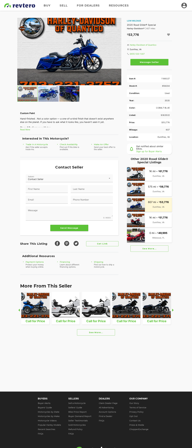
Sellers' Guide (75, 407)
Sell (64, 5)
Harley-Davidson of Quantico (143, 45)
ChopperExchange (138, 429)
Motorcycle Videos (47, 420)
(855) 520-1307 (137, 54)
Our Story (134, 403)
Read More (25, 129)
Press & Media (136, 425)
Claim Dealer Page (108, 403)
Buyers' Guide (45, 407)
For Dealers (88, 5)
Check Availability (69, 144)
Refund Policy (75, 429)
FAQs (40, 433)
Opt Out (133, 416)
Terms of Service (137, 407)
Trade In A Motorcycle (37, 144)
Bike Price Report (77, 412)
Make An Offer (101, 144)
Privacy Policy (136, 412)
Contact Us (135, 420)
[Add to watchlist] (168, 34)
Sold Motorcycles (77, 425)
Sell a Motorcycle (77, 403)
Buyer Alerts (44, 403)
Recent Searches (46, 429)
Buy (47, 5)
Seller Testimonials (78, 420)
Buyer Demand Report (79, 416)
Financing (65, 262)
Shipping (98, 262)
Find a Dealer (105, 416)
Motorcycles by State (48, 412)
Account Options (107, 412)
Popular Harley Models (49, 425)
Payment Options (35, 262)
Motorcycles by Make (49, 416)
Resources (119, 5)
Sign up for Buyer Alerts (149, 151)
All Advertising (106, 407)
